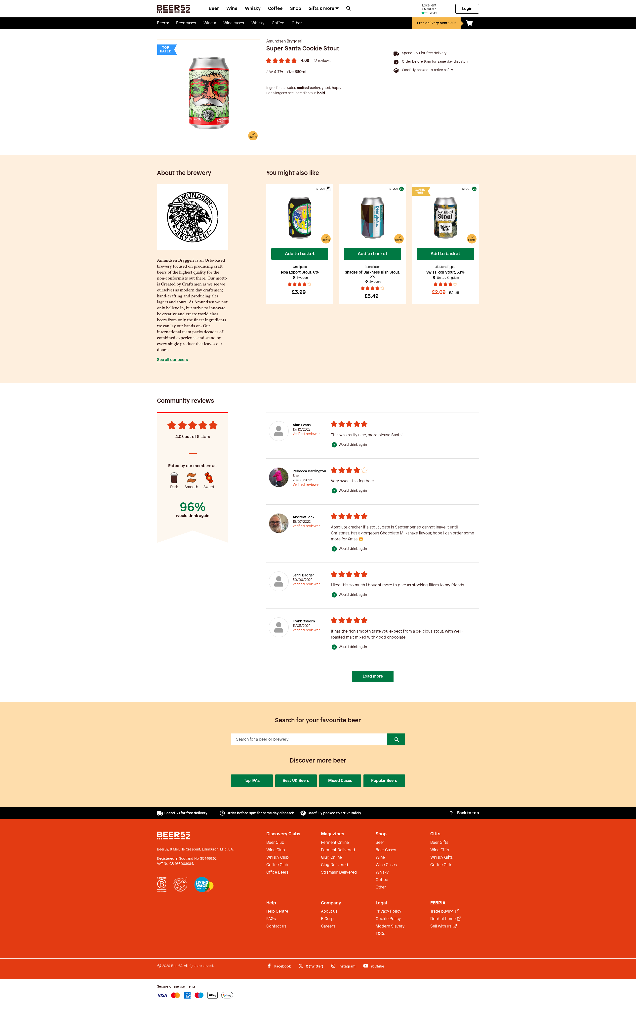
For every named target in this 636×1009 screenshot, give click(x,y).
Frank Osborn (304, 621)
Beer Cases (386, 850)
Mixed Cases (340, 781)
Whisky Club (277, 857)
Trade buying (442, 911)
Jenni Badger (303, 575)
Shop (295, 8)
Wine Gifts (439, 850)
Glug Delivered (334, 865)
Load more (373, 676)
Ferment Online (335, 843)
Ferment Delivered (338, 850)
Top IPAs (252, 781)
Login (467, 9)
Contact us (276, 926)
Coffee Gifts (441, 865)
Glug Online (331, 857)
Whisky (253, 8)
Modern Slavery (390, 926)
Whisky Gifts (441, 857)
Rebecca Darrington (309, 471)
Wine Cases (386, 865)
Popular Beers (384, 781)
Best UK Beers (296, 781)
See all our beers (172, 360)
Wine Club (275, 850)
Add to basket (300, 253)
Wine (232, 8)
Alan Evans (302, 425)
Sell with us (441, 926)
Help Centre (277, 911)
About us (329, 911)
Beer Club (275, 843)
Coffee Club (277, 865)
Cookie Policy (388, 919)
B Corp (327, 919)
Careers (328, 926)
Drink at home (443, 919)
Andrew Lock (303, 517)
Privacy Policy (388, 911)
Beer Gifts (439, 843)
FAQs (271, 919)
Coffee (275, 8)
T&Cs (380, 934)
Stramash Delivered (339, 872)
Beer (214, 8)
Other (381, 887)
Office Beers (277, 872)
